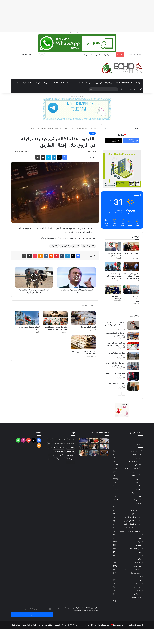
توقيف (53, 246)
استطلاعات (136, 507)
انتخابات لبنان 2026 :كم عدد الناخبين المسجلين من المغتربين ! (115, 324)
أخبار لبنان (71, 439)
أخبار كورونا (136, 475)
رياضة (88, 83)
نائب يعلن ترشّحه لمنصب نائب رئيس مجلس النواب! (115, 334)
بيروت (50, 443)
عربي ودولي (98, 83)
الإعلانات (34, 625)
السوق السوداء (70, 443)
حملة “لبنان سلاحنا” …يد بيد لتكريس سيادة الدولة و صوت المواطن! (56, 328)
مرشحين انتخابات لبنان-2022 (130, 531)
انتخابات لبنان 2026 (133, 510)
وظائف (137, 458)
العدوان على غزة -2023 (132, 569)
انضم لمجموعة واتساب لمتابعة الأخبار (77, 32)
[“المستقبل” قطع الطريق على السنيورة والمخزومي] (133, 366)
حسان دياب (52, 447)
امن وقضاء (136, 479)
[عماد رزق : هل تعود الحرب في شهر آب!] (94, 453)
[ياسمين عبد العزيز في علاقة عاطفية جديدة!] (83, 453)
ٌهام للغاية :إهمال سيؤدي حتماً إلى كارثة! (28, 328)
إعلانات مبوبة (15, 83)
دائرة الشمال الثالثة (131, 524)
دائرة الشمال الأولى (131, 521)
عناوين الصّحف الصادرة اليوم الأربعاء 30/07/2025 (84, 352)
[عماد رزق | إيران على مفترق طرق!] (83, 446)
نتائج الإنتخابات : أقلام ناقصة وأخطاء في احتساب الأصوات (116, 344)
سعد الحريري (70, 451)
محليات (78, 128)
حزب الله (61, 447)
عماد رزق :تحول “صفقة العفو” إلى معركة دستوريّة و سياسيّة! (131, 275)
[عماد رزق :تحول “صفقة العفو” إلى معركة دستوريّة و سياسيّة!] (131, 266)
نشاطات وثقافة (135, 493)
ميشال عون (60, 459)
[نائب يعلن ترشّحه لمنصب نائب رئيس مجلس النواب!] (133, 336)
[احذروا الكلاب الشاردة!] (83, 318)
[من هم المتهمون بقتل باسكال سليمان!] (113, 246)
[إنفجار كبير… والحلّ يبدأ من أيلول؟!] (133, 356)
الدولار (50, 439)
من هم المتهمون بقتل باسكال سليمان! (103, 55)
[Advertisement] (86, 16)
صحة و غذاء (66, 83)
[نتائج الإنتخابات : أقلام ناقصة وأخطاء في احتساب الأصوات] (133, 346)
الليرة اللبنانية (59, 443)
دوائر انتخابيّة (136, 514)
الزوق (75, 246)
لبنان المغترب (137, 590)
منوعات (38, 83)
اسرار (47, 83)
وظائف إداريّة (133, 461)
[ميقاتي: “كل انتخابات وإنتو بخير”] (133, 386)
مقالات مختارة (27, 83)
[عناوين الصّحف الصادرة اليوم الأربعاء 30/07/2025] (83, 342)
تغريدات (139, 541)
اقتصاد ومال (138, 500)
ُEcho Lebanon (118, 625)
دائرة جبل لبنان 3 (132, 528)
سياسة (137, 482)
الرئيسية (138, 83)
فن (74, 83)
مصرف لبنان (70, 459)
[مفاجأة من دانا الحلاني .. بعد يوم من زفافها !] (94, 446)
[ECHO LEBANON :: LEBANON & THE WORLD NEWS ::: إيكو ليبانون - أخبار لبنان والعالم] (122, 68)
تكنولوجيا (139, 545)
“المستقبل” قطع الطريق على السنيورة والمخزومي (115, 364)
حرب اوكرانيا (135, 573)
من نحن (40, 625)
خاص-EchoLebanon (124, 83)
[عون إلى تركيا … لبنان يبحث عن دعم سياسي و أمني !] (131, 289)
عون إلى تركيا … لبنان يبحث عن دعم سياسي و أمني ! (131, 298)
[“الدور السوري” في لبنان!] (113, 289)
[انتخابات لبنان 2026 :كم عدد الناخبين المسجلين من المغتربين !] (133, 325)
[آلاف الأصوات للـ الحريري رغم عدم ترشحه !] (133, 376)
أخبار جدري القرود (134, 472)
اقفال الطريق (88, 246)
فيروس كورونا (70, 455)
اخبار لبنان (110, 83)
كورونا (138, 486)
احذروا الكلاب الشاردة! (88, 327)
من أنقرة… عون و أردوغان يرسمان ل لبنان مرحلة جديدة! (113, 275)
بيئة (140, 538)
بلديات (139, 534)
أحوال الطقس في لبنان (132, 468)
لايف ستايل (138, 587)
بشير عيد (64, 246)
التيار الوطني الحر (60, 439)
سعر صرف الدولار (58, 451)
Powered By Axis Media (133, 625)
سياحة (81, 83)
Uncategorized (136, 451)
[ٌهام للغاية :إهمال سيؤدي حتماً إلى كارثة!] (27, 318)
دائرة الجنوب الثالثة (131, 517)
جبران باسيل (70, 447)
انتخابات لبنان (137, 503)
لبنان (61, 455)
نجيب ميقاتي (70, 462)
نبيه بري (52, 459)
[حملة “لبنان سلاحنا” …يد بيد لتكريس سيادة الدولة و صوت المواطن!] (55, 318)
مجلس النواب (53, 455)
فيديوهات (55, 83)
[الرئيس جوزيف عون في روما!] (131, 246)
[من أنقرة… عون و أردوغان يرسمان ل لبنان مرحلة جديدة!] (113, 266)
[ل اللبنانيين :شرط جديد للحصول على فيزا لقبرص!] (83, 440)
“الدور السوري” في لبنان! (116, 297)
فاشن (140, 576)
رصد (140, 552)
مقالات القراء (137, 594)
